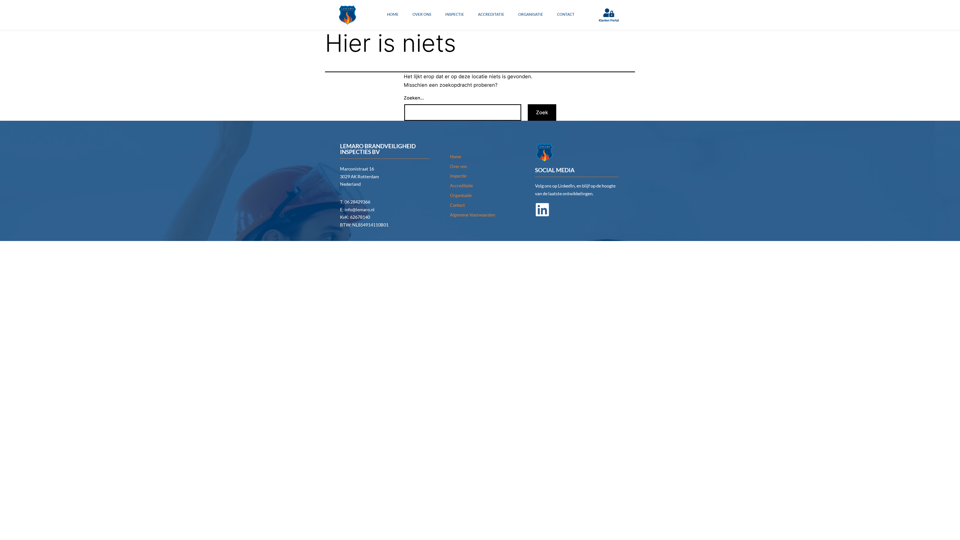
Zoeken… (414, 97)
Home (392, 14)
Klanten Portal (609, 20)
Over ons (421, 14)
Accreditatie (491, 14)
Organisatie (530, 14)
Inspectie (454, 14)
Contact (565, 14)
